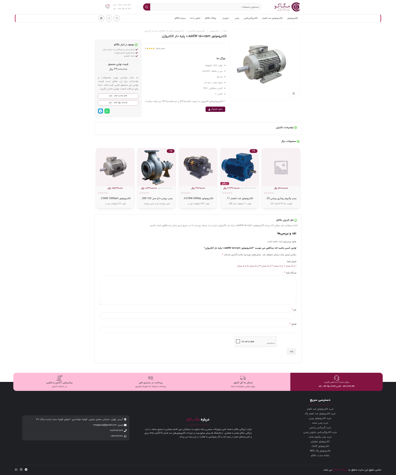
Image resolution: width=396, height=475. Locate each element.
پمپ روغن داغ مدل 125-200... (156, 198)
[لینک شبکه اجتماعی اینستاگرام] (117, 18)
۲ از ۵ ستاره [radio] (279, 266)
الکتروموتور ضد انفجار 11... (239, 198)
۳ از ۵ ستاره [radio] (267, 266)
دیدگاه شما (290, 273)
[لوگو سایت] (287, 7)
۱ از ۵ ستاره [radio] (291, 266)
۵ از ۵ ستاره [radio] (243, 266)
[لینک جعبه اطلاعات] (118, 7)
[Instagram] (21, 469)
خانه (225, 31)
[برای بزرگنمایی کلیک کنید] (294, 93)
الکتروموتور (214, 31)
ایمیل (292, 324)
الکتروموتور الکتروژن (196, 31)
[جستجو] (146, 7)
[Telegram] (100, 111)
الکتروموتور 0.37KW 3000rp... (198, 198)
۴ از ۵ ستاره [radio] (255, 266)
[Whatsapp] (107, 111)
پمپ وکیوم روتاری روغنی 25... (280, 198)
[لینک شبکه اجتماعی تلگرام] (101, 18)
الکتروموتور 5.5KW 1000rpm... (115, 198)
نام (294, 310)
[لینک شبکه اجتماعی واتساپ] (109, 18)
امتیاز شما (291, 261)
